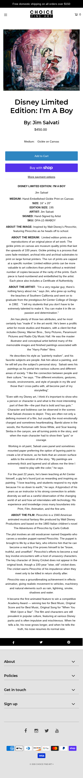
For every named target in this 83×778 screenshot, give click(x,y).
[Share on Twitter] (41, 642)
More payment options (41, 176)
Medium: (29, 141)
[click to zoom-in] (73, 35)
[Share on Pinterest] (69, 642)
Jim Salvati (46, 122)
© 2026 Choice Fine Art (41, 764)
